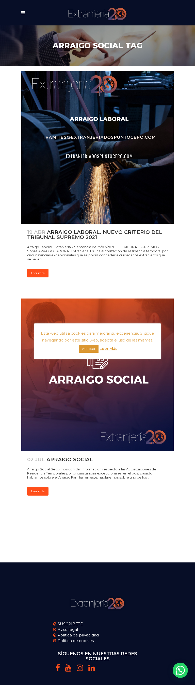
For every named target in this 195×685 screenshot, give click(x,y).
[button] (180, 670)
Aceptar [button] (88, 349)
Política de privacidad (78, 635)
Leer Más (108, 348)
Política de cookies (76, 640)
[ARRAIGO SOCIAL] (97, 375)
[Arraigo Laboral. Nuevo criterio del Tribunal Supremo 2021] (97, 147)
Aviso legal (68, 629)
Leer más (37, 273)
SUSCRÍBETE (70, 623)
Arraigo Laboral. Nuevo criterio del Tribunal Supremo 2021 (94, 234)
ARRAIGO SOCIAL (69, 459)
